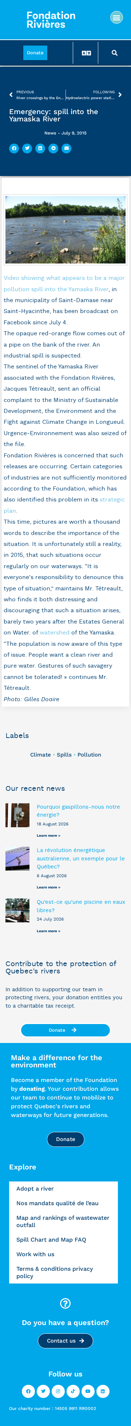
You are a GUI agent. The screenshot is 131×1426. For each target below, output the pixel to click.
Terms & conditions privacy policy (54, 1272)
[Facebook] (28, 1391)
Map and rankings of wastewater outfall (63, 1221)
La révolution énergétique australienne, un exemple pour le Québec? (81, 859)
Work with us (35, 1254)
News (50, 133)
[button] (116, 17)
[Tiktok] (73, 1391)
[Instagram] (58, 1391)
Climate (40, 754)
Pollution (89, 754)
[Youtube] (88, 1391)
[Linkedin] (103, 1391)
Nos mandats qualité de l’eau (57, 1203)
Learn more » (48, 835)
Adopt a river (35, 1188)
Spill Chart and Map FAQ (51, 1239)
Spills (64, 754)
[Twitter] (43, 1391)
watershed (55, 633)
